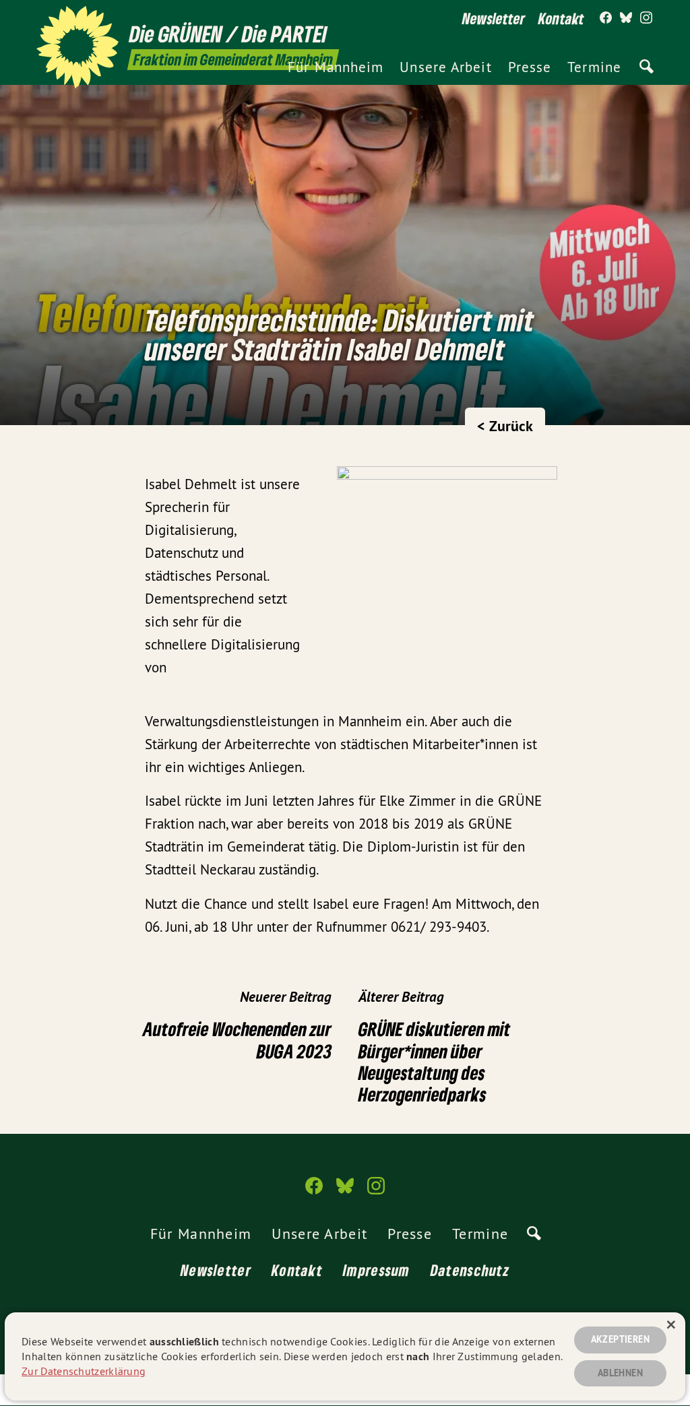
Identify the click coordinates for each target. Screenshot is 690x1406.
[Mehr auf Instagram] (646, 18)
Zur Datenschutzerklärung (84, 1371)
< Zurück (505, 426)
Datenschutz (470, 1269)
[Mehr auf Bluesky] (626, 18)
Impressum (376, 1269)
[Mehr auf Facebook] (606, 18)
